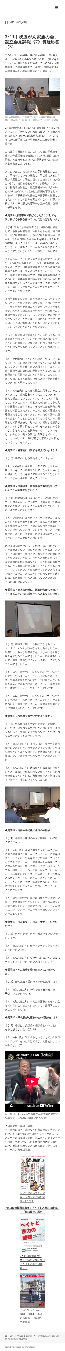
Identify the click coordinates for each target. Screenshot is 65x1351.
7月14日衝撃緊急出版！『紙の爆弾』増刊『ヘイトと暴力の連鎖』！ (32, 1261)
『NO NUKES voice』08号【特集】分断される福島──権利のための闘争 (32, 1316)
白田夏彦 (23, 1338)
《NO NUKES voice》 (46, 1335)
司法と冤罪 (13, 1338)
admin (29, 1335)
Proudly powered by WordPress (20, 1347)
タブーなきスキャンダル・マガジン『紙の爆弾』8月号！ (32, 1196)
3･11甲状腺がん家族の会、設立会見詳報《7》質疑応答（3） (32, 42)
